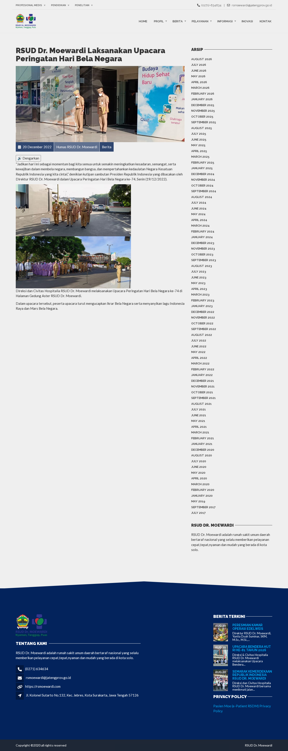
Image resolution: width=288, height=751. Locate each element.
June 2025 (198, 139)
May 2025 (198, 145)
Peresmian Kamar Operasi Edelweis (247, 626)
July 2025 (198, 133)
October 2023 (202, 254)
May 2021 (198, 421)
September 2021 (203, 398)
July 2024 (198, 202)
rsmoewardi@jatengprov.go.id (48, 678)
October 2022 (202, 323)
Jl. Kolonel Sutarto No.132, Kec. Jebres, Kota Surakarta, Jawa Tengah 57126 (82, 695)
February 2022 (202, 369)
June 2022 (198, 346)
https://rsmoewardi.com (43, 686)
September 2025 (203, 122)
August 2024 (201, 197)
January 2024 (202, 237)
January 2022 (202, 375)
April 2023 (199, 289)
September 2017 (203, 507)
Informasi (225, 21)
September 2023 (203, 260)
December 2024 (202, 174)
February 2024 (202, 231)
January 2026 (202, 99)
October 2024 (202, 185)
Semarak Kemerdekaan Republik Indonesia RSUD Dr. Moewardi (252, 675)
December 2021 (202, 380)
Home (143, 21)
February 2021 (202, 438)
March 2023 (200, 294)
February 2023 (202, 300)
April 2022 (199, 358)
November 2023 (203, 248)
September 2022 (203, 329)
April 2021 (199, 426)
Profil (159, 21)
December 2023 (202, 243)
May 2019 (198, 501)
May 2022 (198, 352)
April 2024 (199, 220)
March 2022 (200, 363)
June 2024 (199, 208)
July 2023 (198, 271)
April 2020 (199, 478)
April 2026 (199, 82)
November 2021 (203, 386)
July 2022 (198, 340)
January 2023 (202, 306)
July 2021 (198, 409)
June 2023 (198, 277)
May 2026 (198, 76)
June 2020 (198, 467)
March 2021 (200, 432)
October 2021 (202, 392)
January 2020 (202, 495)
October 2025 (202, 116)
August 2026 (201, 59)
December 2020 (202, 449)
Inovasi (247, 21)
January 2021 (201, 444)
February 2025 (202, 162)
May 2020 (198, 472)
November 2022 (203, 317)
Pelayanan (200, 21)
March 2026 (200, 87)
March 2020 (200, 484)
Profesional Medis (29, 5)
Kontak (265, 21)
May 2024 (198, 214)
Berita (178, 21)
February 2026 (202, 93)
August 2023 (201, 266)
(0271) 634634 (36, 669)
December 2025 (202, 105)
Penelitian (82, 5)
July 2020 (198, 461)
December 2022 (202, 312)
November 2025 (203, 110)
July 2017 (198, 512)
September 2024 (203, 191)
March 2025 (200, 156)
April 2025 (199, 151)
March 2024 (200, 225)
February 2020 (202, 490)
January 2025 (202, 168)
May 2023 (198, 283)
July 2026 (198, 64)
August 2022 (201, 335)
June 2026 (198, 70)
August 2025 (201, 128)
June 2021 (198, 415)
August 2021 (201, 403)
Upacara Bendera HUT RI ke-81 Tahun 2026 (251, 648)
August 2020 (201, 455)
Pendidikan (58, 5)
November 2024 (203, 179)
